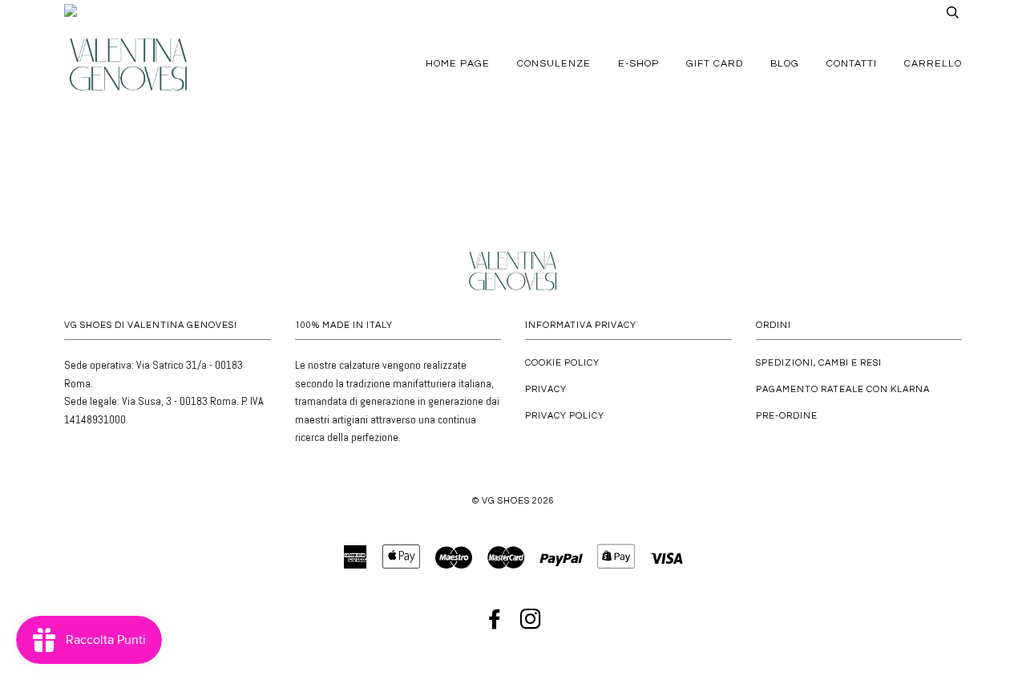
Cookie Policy (562, 362)
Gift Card (714, 64)
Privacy (546, 389)
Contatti (851, 64)
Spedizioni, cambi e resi (819, 362)
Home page (458, 64)
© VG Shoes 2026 (513, 500)
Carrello (933, 64)
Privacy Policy (564, 415)
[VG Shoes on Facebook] (495, 624)
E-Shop (638, 64)
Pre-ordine (787, 415)
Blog (784, 64)
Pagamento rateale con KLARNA (843, 389)
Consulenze (554, 64)
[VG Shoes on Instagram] (531, 624)
